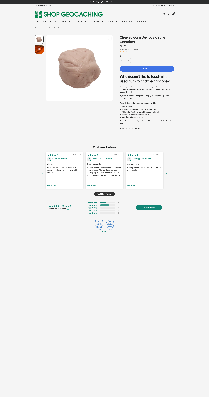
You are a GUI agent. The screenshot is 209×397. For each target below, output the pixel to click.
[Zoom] (109, 38)
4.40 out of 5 (65, 206)
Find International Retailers (43, 6)
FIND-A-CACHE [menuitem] (66, 22)
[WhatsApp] (135, 128)
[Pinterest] (132, 128)
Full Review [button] (51, 186)
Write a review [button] (149, 207)
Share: (122, 128)
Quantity (122, 56)
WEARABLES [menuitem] (112, 22)
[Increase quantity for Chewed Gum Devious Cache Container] (129, 60)
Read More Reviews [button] (104, 194)
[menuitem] (43, 6)
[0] (172, 14)
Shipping (122, 49)
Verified (104, 231)
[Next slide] (166, 173)
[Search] (164, 14)
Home (36, 28)
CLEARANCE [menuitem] (142, 22)
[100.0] (99, 224)
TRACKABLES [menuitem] (98, 22)
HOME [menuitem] (37, 22)
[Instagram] (159, 5)
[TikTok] (164, 5)
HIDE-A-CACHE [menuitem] (82, 22)
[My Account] (168, 14)
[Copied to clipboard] (138, 128)
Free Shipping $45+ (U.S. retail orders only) (106, 2)
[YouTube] (162, 5)
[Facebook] (153, 5)
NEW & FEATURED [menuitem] (49, 22)
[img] (52, 155)
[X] (156, 5)
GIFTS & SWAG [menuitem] (127, 22)
